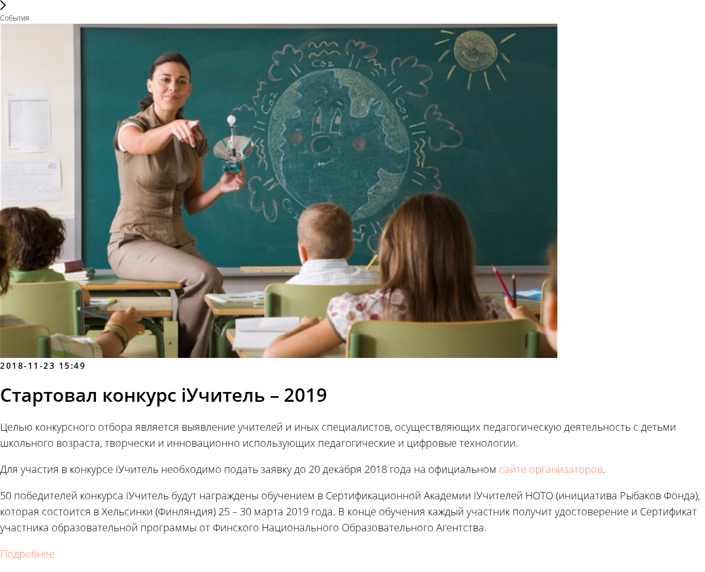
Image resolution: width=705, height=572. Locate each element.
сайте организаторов (551, 469)
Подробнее (27, 554)
